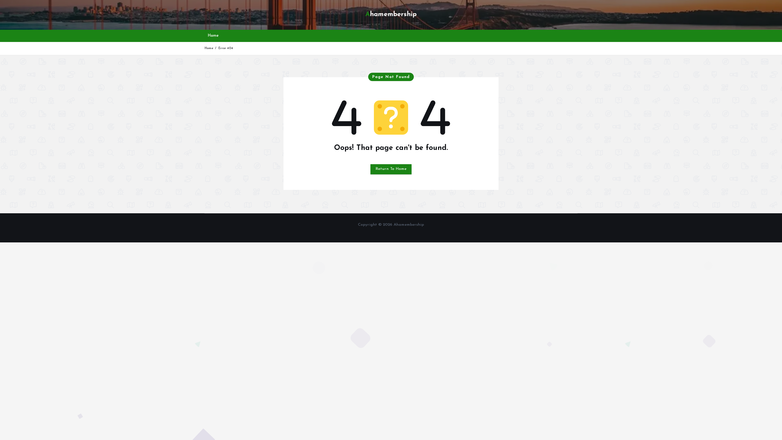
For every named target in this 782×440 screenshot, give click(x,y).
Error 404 (225, 48)
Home (213, 36)
